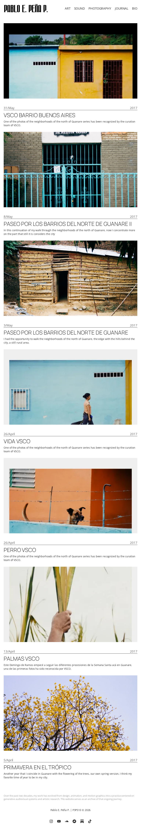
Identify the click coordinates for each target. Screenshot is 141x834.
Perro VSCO (20, 550)
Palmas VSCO (21, 658)
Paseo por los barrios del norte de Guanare (66, 332)
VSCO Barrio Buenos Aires (39, 115)
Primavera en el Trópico (37, 767)
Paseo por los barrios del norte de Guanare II (68, 224)
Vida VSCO (17, 441)
